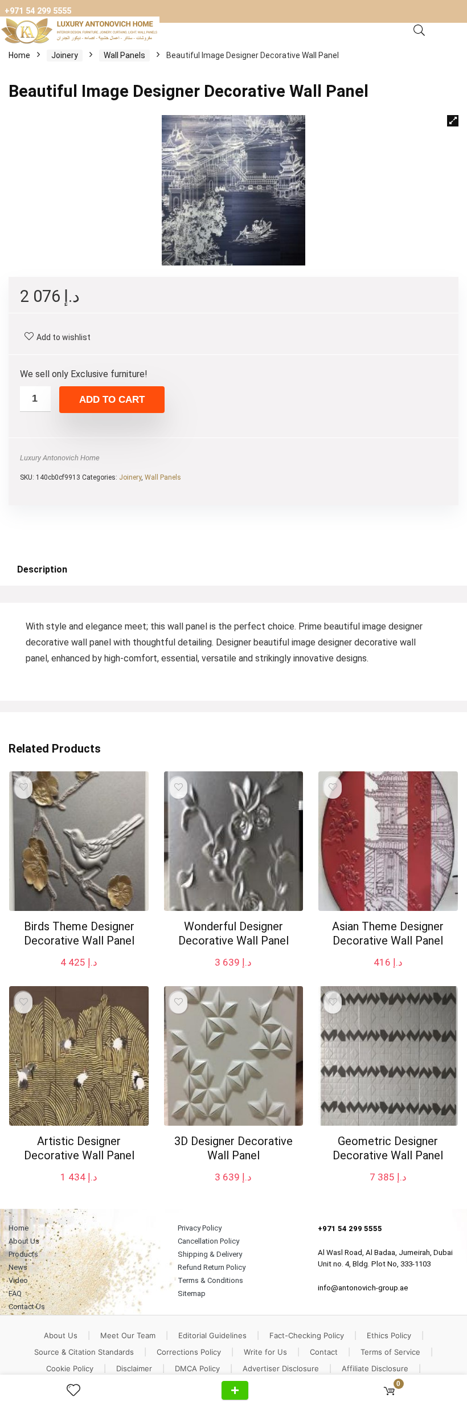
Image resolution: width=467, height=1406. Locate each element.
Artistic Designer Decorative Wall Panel (79, 1148)
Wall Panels (124, 55)
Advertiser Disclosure (281, 1368)
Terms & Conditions (210, 1280)
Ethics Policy (389, 1335)
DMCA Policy (197, 1368)
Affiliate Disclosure (375, 1368)
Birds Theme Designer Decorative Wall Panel (79, 933)
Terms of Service (390, 1351)
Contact (324, 1351)
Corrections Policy (189, 1351)
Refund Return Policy (211, 1267)
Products (23, 1254)
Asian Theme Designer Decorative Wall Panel (388, 933)
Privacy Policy (200, 1228)
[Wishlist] (78, 1390)
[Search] (419, 31)
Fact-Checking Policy (306, 1335)
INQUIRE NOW (235, 1390)
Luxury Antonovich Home (60, 457)
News (18, 1267)
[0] (389, 1390)
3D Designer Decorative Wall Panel (233, 1148)
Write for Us (265, 1351)
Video (18, 1280)
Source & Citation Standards (84, 1351)
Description (42, 569)
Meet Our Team (127, 1335)
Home (19, 55)
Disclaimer (134, 1368)
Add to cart (112, 399)
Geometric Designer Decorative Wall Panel (388, 1148)
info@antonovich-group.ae (363, 1288)
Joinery (64, 55)
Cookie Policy (69, 1368)
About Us (24, 1241)
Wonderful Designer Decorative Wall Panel (233, 933)
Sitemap (192, 1293)
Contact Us (27, 1306)
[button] (452, 120)
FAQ (15, 1293)
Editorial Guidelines (212, 1335)
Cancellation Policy (208, 1241)
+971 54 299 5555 (38, 11)
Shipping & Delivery (210, 1254)
